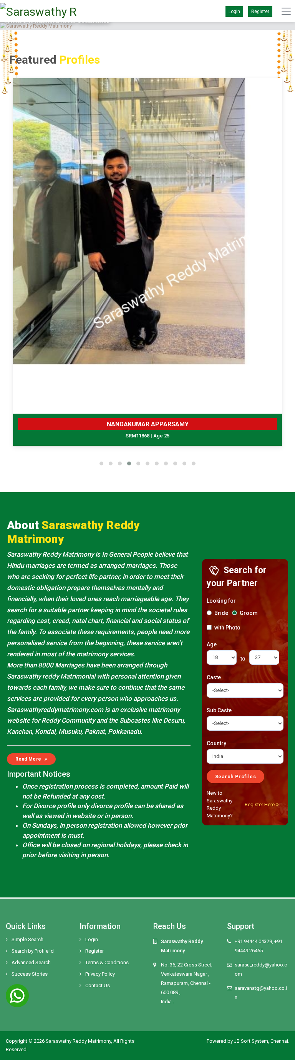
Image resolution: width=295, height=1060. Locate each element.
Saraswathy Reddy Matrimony (78, 1041)
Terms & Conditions (107, 962)
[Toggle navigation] (286, 11)
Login (91, 939)
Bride (220, 613)
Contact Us (97, 985)
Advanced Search (31, 962)
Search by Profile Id (33, 951)
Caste (214, 677)
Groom (248, 613)
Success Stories (30, 974)
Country (216, 743)
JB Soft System (251, 1041)
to (242, 659)
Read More (29, 759)
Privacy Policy (100, 974)
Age (212, 644)
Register (260, 11)
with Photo (226, 627)
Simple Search (27, 939)
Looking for (221, 601)
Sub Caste (219, 710)
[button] (101, 463)
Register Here (260, 804)
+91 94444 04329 (253, 941)
